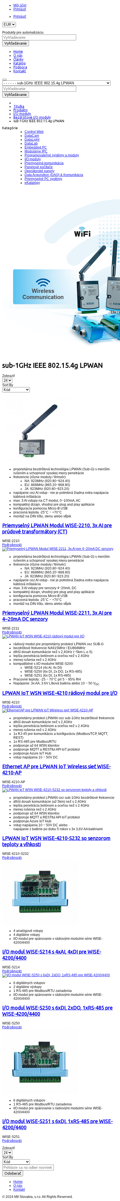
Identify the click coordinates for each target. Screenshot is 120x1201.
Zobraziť (8, 376)
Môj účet (19, 5)
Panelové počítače (39, 167)
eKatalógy (32, 183)
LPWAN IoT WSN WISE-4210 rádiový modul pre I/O (59, 693)
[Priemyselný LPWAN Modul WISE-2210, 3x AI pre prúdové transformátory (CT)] (40, 462)
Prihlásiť (19, 9)
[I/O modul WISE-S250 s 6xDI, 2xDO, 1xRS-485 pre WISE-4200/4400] (56, 975)
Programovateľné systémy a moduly (52, 155)
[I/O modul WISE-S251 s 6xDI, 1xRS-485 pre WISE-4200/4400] (40, 1093)
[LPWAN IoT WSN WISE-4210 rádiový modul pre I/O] (43, 636)
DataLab (31, 143)
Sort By (7, 385)
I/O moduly (22, 113)
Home (18, 1182)
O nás (17, 1186)
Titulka (18, 106)
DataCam (32, 136)
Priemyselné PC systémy (43, 179)
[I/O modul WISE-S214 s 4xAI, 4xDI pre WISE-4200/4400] (40, 923)
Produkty (20, 110)
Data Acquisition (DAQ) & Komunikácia (54, 175)
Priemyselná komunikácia (44, 163)
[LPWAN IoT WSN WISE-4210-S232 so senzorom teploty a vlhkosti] (54, 790)
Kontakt (19, 1189)
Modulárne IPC (36, 151)
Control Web (34, 132)
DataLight (32, 140)
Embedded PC (36, 147)
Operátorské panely (39, 171)
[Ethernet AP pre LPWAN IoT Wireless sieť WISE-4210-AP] (47, 710)
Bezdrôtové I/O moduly (32, 117)
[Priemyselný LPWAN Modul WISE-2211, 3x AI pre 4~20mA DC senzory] (57, 549)
